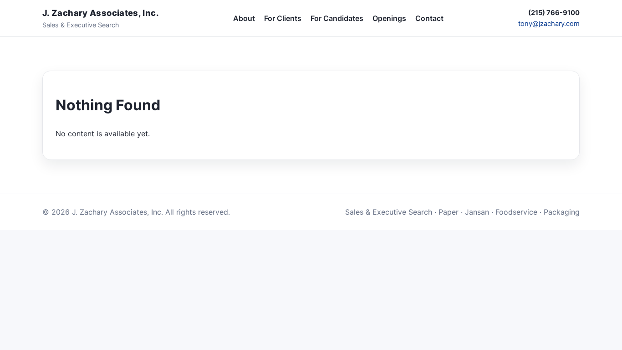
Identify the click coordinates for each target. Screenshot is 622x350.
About (244, 18)
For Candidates (337, 18)
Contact (429, 18)
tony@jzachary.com (549, 24)
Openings (389, 18)
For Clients (282, 18)
